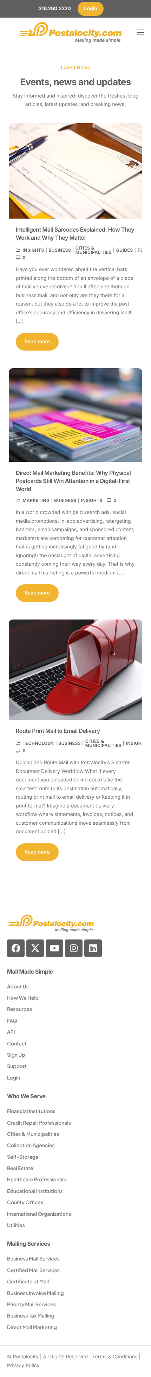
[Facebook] (16, 948)
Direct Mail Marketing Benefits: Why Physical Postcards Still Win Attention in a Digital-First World (73, 480)
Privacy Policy (23, 1366)
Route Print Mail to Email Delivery (58, 730)
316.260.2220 (55, 9)
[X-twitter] (35, 948)
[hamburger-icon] (140, 32)
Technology (38, 743)
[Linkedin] (93, 948)
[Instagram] (74, 948)
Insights (33, 250)
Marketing (36, 500)
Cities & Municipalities (94, 250)
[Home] (70, 32)
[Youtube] (54, 948)
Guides (124, 250)
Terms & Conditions (115, 1357)
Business (59, 250)
